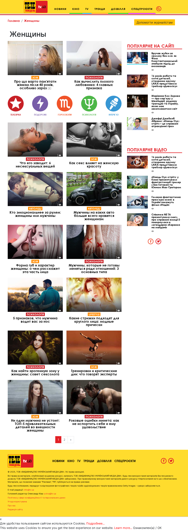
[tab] (151, 241)
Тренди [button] (100, 8)
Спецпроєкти (125, 461)
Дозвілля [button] (118, 8)
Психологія (94, 77)
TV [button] (87, 8)
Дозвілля (104, 461)
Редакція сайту (15, 509)
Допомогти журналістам (155, 22)
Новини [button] (60, 8)
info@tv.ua (29, 489)
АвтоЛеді (35, 208)
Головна (14, 20)
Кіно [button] (75, 8)
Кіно (70, 461)
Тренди (89, 461)
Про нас (12, 505)
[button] (160, 9)
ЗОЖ (35, 77)
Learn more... (123, 528)
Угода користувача (17, 501)
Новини (58, 461)
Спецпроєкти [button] (142, 8)
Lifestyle (94, 314)
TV (79, 461)
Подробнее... (95, 523)
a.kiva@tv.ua (50, 493)
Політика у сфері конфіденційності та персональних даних (36, 497)
